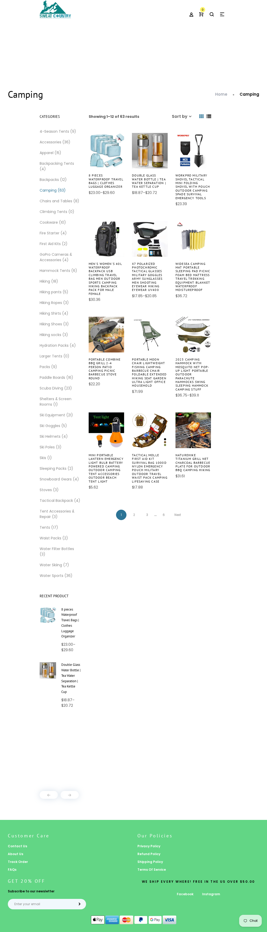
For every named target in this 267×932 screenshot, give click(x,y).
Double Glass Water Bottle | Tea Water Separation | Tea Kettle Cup (149, 180)
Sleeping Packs (56, 468)
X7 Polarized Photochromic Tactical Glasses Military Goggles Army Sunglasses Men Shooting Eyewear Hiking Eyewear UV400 (147, 277)
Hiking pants (54, 292)
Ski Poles (51, 447)
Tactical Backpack (60, 500)
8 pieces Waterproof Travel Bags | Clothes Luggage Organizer (106, 180)
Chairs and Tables (59, 201)
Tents (49, 527)
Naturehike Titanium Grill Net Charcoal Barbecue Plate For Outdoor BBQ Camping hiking (192, 462)
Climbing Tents (57, 211)
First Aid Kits (54, 243)
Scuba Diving (56, 388)
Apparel (50, 152)
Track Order (18, 862)
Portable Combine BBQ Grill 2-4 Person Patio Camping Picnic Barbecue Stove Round (105, 368)
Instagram (211, 894)
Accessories (55, 142)
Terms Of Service (151, 869)
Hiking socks (54, 334)
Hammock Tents (58, 270)
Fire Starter (53, 233)
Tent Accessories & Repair (57, 514)
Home (221, 94)
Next (177, 515)
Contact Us (17, 846)
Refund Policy (148, 854)
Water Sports (56, 575)
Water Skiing (54, 565)
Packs (48, 366)
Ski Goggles (53, 425)
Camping (53, 190)
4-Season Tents (58, 131)
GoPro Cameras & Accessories (56, 257)
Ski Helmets (54, 436)
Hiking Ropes (54, 302)
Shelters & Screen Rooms (55, 401)
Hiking (49, 281)
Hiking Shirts (54, 313)
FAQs (12, 869)
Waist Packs (54, 538)
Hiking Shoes (54, 324)
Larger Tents (54, 356)
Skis (46, 457)
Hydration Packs (58, 345)
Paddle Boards (56, 377)
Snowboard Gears (59, 479)
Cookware (53, 222)
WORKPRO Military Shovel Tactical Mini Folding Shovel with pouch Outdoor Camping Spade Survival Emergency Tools (192, 186)
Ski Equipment (56, 415)
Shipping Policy (150, 862)
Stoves (49, 489)
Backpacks (53, 179)
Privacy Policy (148, 846)
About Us (15, 854)
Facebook (185, 894)
